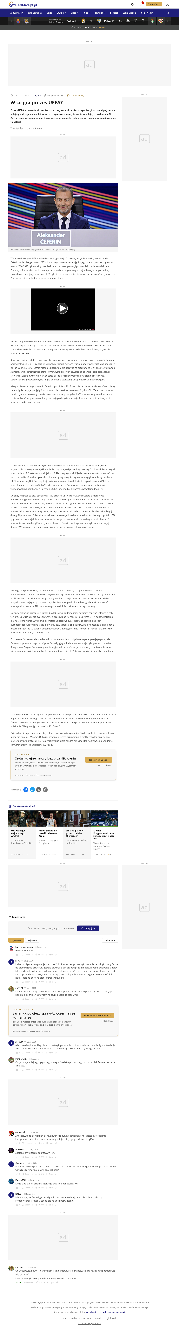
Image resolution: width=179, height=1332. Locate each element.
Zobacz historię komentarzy (97, 1015)
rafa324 (19, 1193)
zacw (17, 960)
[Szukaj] (168, 13)
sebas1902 (20, 1149)
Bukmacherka (129, 12)
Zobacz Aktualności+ (99, 759)
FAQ (65, 1318)
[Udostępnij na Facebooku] (25, 789)
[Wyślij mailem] (38, 789)
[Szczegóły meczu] (18, 21)
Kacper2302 (20, 1180)
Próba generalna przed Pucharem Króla (48, 833)
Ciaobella (19, 1163)
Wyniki (60, 12)
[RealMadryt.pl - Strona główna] (22, 4)
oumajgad (20, 1132)
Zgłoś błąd (111, 1318)
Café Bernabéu (35, 12)
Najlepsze (32, 940)
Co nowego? (147, 12)
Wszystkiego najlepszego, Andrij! (18, 833)
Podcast (114, 12)
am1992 (19, 988)
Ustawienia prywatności (89, 1323)
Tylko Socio (110, 940)
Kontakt (98, 1318)
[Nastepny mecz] (168, 21)
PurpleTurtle (21, 1059)
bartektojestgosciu (24, 947)
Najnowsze (16, 940)
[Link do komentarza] (56, 954)
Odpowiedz (29, 955)
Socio (49, 12)
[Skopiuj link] (45, 789)
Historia (99, 12)
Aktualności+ (16, 12)
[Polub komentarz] (18, 954)
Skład (73, 12)
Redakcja (75, 1318)
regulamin (91, 1312)
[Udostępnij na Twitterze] (32, 789)
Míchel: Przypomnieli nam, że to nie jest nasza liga (104, 834)
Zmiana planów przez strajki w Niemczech (74, 833)
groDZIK (19, 1041)
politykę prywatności (114, 1312)
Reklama (87, 1318)
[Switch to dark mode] (133, 4)
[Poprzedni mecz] (11, 21)
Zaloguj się (89, 928)
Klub (86, 12)
